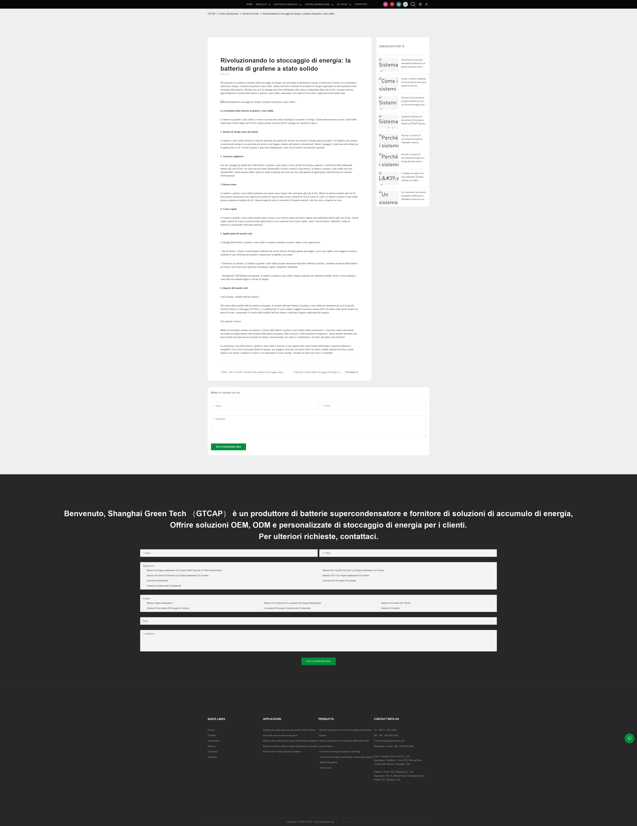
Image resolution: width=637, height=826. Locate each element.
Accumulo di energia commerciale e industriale (287, 608)
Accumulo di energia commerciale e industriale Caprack (345, 757)
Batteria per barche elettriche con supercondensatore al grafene (178, 575)
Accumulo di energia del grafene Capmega (339, 751)
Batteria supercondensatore (160, 603)
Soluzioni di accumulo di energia (339, 580)
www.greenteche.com (324, 822)
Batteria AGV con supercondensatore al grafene (346, 575)
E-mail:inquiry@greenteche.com (389, 741)
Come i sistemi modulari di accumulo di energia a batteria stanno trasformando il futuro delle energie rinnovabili (413, 82)
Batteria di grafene (327, 762)
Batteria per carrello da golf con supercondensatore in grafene (353, 570)
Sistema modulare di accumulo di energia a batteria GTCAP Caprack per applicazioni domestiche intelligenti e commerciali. (414, 120)
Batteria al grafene (390, 608)
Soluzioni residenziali (157, 580)
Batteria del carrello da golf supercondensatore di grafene (290, 741)
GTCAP (211, 13)
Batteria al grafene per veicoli (396, 603)
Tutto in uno (325, 768)
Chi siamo (212, 751)
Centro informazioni (228, 13)
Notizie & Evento (250, 13)
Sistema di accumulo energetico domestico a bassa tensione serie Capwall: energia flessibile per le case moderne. (413, 63)
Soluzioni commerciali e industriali (164, 586)
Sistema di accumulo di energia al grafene (168, 608)
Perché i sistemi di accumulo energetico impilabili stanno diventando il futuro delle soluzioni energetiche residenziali (414, 139)
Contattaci (212, 757)
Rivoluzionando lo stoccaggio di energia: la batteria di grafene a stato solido (298, 13)
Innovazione (213, 741)
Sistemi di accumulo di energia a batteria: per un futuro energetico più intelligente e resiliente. (413, 101)
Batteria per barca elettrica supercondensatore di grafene (290, 746)
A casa (211, 730)
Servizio (211, 746)
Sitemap (346, 822)
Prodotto (212, 735)
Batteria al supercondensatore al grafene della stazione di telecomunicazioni (184, 570)
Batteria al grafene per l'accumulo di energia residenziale (292, 603)
